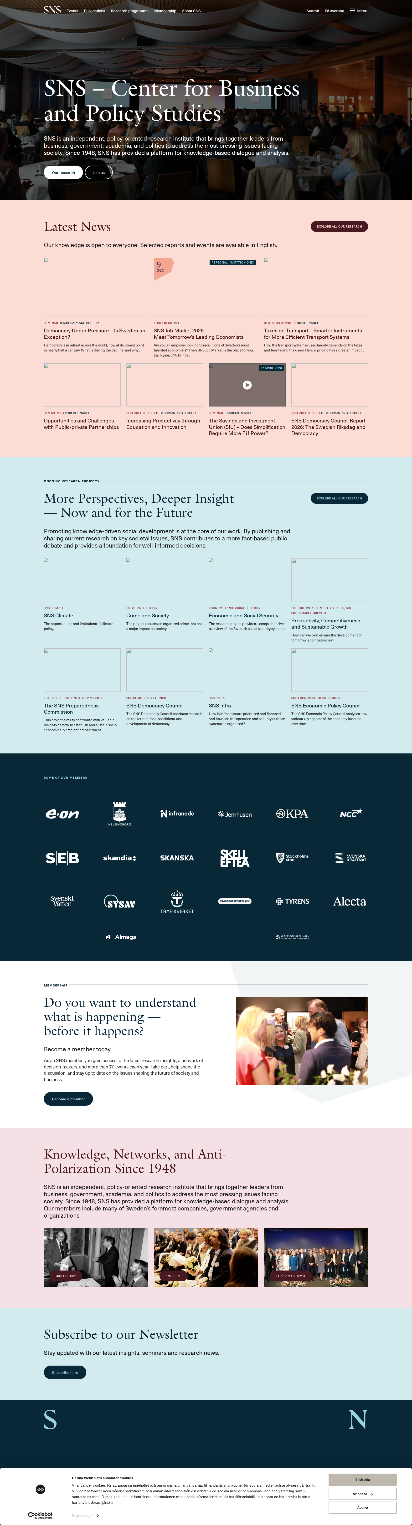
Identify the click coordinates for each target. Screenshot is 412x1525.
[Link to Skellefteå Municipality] (235, 858)
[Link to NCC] (349, 813)
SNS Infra (220, 705)
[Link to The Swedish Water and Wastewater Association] (62, 901)
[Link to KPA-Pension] (292, 813)
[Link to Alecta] (349, 901)
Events (72, 10)
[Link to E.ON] (62, 814)
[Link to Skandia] (119, 858)
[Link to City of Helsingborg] (119, 814)
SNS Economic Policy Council (325, 705)
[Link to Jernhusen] (235, 814)
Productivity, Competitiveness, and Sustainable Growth (326, 623)
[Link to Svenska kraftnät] (349, 858)
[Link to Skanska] (177, 857)
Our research (63, 172)
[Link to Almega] (119, 937)
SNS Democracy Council (155, 705)
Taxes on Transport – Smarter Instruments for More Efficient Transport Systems (313, 333)
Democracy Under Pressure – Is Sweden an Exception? (94, 333)
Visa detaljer (82, 1516)
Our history (66, 1276)
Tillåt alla (362, 1480)
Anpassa (360, 1494)
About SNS (191, 10)
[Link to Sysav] (119, 901)
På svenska (334, 10)
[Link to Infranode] (177, 813)
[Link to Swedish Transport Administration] (177, 901)
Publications (94, 10)
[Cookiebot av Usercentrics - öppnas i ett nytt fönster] (40, 1515)
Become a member (68, 1099)
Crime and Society (147, 615)
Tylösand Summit (291, 1276)
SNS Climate (58, 615)
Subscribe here (65, 1372)
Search (313, 10)
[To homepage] (52, 10)
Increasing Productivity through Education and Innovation (163, 423)
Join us (99, 172)
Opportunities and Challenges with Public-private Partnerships (81, 423)
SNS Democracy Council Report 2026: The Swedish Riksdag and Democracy (328, 426)
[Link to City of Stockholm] (292, 858)
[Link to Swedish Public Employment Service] (292, 937)
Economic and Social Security (243, 615)
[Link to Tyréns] (292, 901)
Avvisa (362, 1508)
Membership (165, 10)
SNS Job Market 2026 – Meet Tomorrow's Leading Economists (199, 333)
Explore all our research (339, 226)
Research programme (130, 10)
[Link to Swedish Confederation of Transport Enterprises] (235, 901)
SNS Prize (173, 1276)
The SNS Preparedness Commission (71, 708)
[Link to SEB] (62, 858)
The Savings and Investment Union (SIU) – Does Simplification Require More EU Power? (247, 426)
